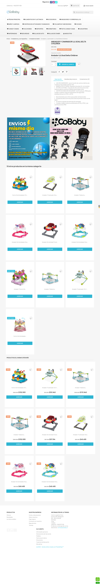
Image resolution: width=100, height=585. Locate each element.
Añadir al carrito (66, 64)
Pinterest (66, 71)
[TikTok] (56, 2)
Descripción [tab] (58, 79)
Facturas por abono (41, 538)
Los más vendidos (11, 519)
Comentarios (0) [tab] (85, 79)
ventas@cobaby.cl (63, 527)
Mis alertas (39, 544)
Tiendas (31, 525)
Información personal (42, 532)
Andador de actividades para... (20, 242)
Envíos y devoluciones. (35, 515)
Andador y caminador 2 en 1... (80, 289)
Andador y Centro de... (20, 289)
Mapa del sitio (32, 523)
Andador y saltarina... (79, 195)
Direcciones (39, 540)
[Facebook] (51, 2)
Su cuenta (40, 529)
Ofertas (9, 515)
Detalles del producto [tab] (70, 79)
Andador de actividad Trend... (50, 242)
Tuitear (62, 71)
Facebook (8, 530)
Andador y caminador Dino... (49, 195)
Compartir (59, 71)
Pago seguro (32, 519)
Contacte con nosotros (35, 521)
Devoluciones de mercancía (43, 534)
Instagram (11, 530)
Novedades (10, 517)
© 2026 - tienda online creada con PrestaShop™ (50, 547)
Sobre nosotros (33, 517)
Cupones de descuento (42, 542)
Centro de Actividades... (20, 336)
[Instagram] (53, 2)
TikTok (15, 530)
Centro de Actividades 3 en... (20, 195)
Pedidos (38, 536)
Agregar (20, 202)
